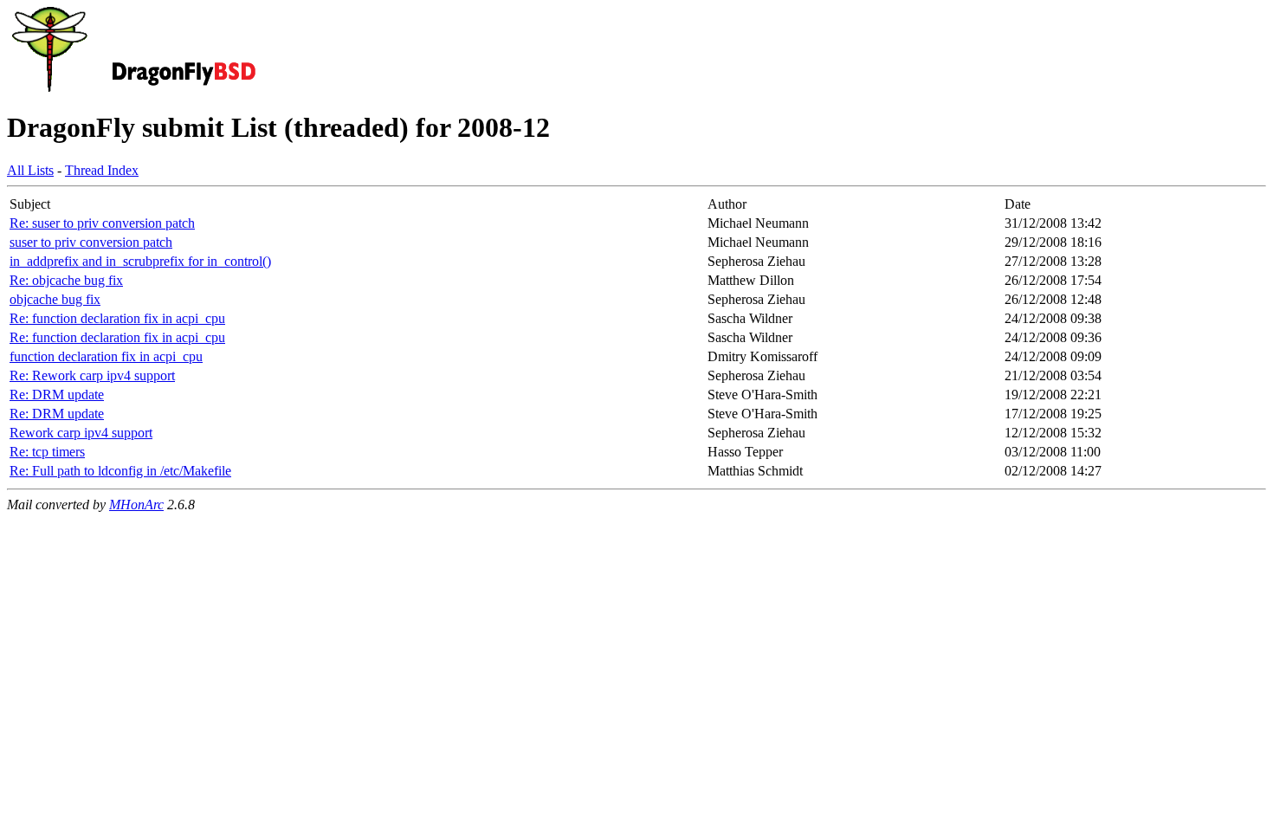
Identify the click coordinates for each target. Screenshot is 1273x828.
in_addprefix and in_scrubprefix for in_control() (140, 261)
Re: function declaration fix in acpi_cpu (117, 318)
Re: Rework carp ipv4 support (92, 375)
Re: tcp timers (47, 451)
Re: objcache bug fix (66, 280)
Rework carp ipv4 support (81, 432)
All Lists (30, 170)
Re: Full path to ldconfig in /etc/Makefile (120, 470)
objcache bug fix (55, 299)
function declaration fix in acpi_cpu (106, 356)
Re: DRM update (57, 394)
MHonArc (136, 504)
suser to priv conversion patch (91, 242)
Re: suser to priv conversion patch (102, 223)
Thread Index (102, 170)
